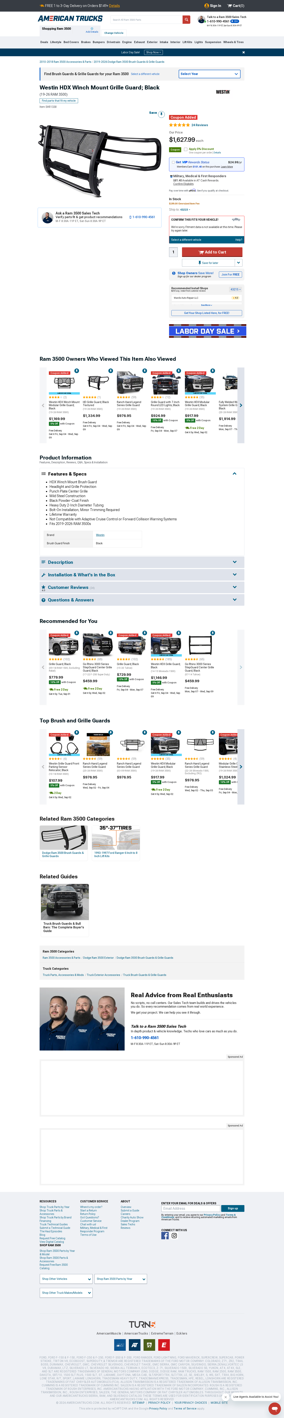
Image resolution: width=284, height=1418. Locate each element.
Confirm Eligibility (183, 183)
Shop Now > (153, 52)
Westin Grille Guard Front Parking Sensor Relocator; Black (64, 768)
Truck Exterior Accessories (103, 975)
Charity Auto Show (132, 1217)
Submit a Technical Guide (55, 1227)
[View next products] (240, 405)
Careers (125, 1214)
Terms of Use (88, 1234)
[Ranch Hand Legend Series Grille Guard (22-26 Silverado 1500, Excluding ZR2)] (200, 744)
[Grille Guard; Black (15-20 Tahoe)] (132, 645)
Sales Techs (128, 1224)
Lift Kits (187, 42)
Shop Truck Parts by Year (55, 1207)
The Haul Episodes (51, 1231)
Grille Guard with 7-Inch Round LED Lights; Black (165, 406)
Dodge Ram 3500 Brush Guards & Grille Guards (145, 957)
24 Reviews (199, 125)
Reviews (125, 1227)
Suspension (213, 42)
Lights (199, 42)
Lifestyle (55, 42)
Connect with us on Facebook (165, 1235)
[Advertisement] (142, 1088)
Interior (175, 42)
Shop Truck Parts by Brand (55, 1217)
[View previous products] (43, 405)
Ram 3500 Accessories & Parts (61, 957)
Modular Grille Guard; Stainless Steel (231, 767)
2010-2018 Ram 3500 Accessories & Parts (65, 61)
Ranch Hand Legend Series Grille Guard (129, 406)
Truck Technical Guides (54, 1224)
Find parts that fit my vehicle (59, 100)
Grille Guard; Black (64, 667)
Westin (100, 535)
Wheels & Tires (233, 42)
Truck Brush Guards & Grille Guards (144, 975)
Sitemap (138, 1402)
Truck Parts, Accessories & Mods (63, 975)
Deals (44, 42)
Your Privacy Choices (190, 1402)
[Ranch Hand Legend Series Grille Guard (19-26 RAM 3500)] (132, 383)
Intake (164, 42)
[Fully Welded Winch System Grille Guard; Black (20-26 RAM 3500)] (234, 383)
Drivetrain (113, 42)
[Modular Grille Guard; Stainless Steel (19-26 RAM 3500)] (234, 744)
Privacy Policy (212, 1215)
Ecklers (181, 1333)
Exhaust (139, 42)
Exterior (152, 42)
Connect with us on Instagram (174, 1235)
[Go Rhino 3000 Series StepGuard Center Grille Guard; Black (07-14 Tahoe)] (200, 645)
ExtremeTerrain (162, 1333)
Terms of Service (185, 1408)
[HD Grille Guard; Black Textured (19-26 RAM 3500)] (98, 383)
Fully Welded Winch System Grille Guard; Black (231, 407)
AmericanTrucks (136, 1333)
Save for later (210, 263)
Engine (127, 42)
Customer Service (90, 1220)
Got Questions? (89, 1217)
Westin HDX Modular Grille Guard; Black (197, 406)
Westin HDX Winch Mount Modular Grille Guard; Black (64, 407)
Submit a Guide (130, 1210)
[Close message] (243, 52)
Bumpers (99, 42)
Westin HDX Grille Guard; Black (165, 668)
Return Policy (87, 1214)
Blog (42, 1234)
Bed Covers (71, 42)
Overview (126, 1207)
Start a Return (88, 1210)
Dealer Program (130, 1220)
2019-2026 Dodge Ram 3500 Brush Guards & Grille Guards (129, 61)
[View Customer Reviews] (179, 125)
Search (186, 19)
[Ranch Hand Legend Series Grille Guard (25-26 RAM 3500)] (98, 744)
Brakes (86, 42)
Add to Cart (215, 252)
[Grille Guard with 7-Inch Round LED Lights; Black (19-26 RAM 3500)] (166, 383)
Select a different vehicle (186, 239)
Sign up (233, 1208)
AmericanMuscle (109, 1333)
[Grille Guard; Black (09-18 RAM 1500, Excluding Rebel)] (64, 645)
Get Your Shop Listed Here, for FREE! (206, 313)
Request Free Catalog (52, 1238)
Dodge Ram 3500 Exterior (98, 957)
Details (114, 6)
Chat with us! (88, 1224)
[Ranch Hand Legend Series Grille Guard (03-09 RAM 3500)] (132, 744)
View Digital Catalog (52, 1241)
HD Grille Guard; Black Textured (96, 406)
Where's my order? (91, 1207)
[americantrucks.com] (70, 18)
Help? (239, 239)
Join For (230, 274)
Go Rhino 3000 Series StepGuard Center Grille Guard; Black (97, 669)
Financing (45, 1220)
